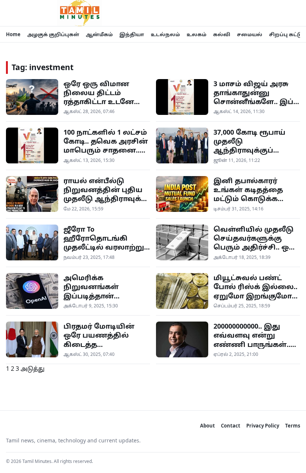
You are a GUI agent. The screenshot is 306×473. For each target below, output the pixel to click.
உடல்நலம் (165, 34)
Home (13, 34)
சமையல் (249, 34)
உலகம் (196, 34)
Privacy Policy (262, 425)
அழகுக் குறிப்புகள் (53, 34)
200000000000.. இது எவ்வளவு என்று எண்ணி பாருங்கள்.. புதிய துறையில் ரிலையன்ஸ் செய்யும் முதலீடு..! (254, 349)
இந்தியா (131, 34)
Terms (292, 425)
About (207, 425)
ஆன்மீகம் (99, 34)
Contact (230, 425)
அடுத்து (32, 368)
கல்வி (221, 34)
